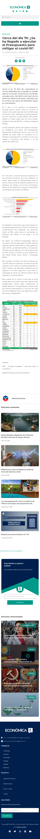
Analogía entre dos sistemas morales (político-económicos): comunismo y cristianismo (18, 685)
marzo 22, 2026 (5, 440)
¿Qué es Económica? (9, 778)
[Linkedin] (23, 11)
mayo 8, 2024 (8, 641)
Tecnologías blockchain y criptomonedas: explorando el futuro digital (18, 661)
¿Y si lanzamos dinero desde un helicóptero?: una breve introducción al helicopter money (19, 709)
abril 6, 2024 (8, 665)
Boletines (6, 767)
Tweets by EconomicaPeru (11, 551)
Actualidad (6, 751)
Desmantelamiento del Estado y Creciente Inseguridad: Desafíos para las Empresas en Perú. (19, 637)
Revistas (5, 761)
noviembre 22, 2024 (7, 538)
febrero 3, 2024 (8, 713)
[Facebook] (13, 11)
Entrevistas (6, 757)
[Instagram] (20, 11)
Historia (5, 794)
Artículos (6, 34)
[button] (20, 23)
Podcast (5, 764)
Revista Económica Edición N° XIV (15, 534)
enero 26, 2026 (5, 475)
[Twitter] (16, 11)
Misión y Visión (7, 789)
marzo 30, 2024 (9, 689)
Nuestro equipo (7, 784)
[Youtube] (26, 11)
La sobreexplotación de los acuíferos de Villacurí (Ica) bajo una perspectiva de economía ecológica (17, 503)
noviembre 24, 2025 (7, 507)
